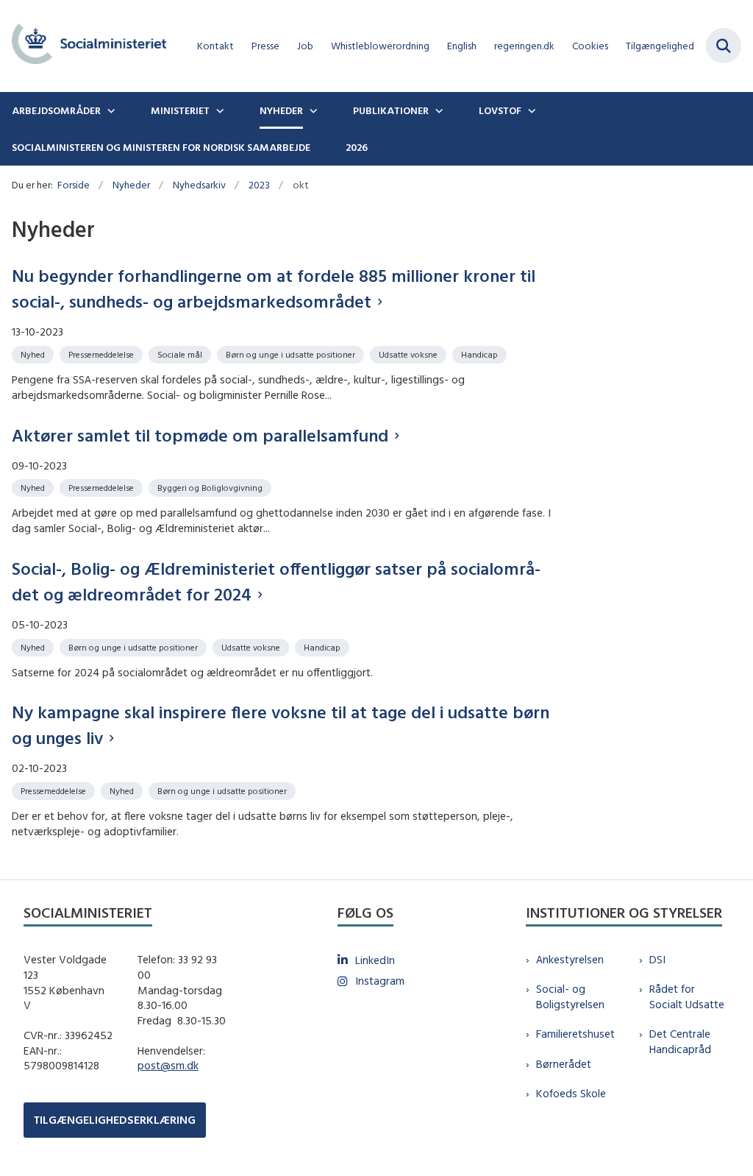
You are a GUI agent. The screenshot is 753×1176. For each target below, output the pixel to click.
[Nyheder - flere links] (312, 110)
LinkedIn (375, 960)
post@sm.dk (168, 1065)
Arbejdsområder (56, 110)
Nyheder (281, 110)
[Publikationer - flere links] (437, 110)
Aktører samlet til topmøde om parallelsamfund (200, 435)
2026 (357, 147)
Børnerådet (563, 1064)
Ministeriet (180, 110)
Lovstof (500, 110)
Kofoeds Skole (571, 1093)
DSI (657, 959)
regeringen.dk (524, 46)
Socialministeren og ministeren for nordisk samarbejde (161, 147)
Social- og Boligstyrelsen (570, 996)
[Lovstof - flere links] (530, 110)
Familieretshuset (575, 1034)
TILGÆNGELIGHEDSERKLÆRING (115, 1120)
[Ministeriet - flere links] (218, 110)
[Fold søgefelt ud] (723, 45)
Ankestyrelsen (570, 959)
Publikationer (391, 110)
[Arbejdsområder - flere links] (109, 110)
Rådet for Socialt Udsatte (686, 996)
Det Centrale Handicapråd (680, 1041)
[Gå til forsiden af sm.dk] (83, 46)
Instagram (379, 981)
